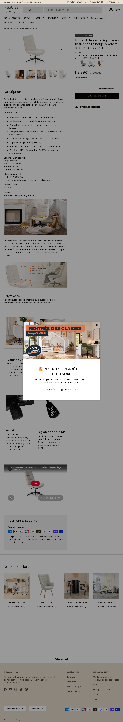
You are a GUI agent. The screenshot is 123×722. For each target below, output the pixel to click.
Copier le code (70, 389)
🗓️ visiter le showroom (76, 2)
